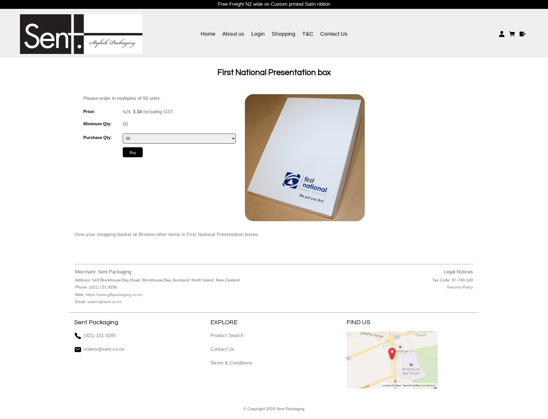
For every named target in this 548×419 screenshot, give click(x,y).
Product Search (226, 335)
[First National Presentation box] (305, 219)
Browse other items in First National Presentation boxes (198, 234)
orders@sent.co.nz (104, 301)
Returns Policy (460, 287)
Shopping (283, 34)
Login (258, 34)
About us (233, 34)
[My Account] (501, 34)
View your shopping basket (103, 234)
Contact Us (334, 34)
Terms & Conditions (231, 363)
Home (208, 34)
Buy (133, 152)
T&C (307, 34)
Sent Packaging (290, 408)
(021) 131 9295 (100, 335)
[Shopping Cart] (512, 34)
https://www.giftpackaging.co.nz (114, 294)
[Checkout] (522, 34)
